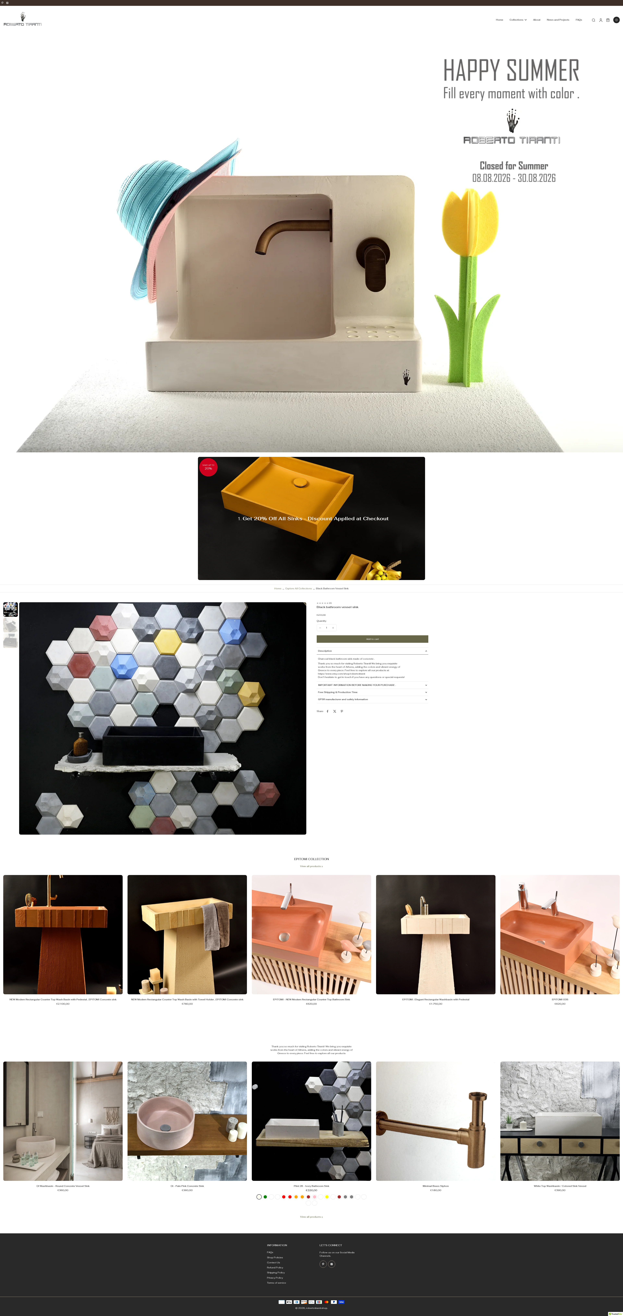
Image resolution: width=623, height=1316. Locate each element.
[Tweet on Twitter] (334, 711)
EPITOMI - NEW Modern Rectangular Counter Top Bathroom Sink (311, 999)
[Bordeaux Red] (283, 1197)
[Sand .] (314, 1203)
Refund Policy (275, 1267)
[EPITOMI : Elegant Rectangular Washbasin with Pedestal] (435, 934)
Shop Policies (275, 1257)
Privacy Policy (275, 1277)
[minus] (320, 627)
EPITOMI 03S (560, 999)
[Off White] (308, 1203)
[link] (322, 866)
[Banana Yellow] (327, 1197)
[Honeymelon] (277, 1197)
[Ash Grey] (351, 1197)
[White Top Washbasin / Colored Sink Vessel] (560, 1121)
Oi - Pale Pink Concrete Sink (187, 1186)
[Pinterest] (2, 3)
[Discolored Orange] (296, 1197)
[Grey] (345, 1197)
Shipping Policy (276, 1272)
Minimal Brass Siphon (436, 1186)
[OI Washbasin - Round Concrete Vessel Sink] (63, 1121)
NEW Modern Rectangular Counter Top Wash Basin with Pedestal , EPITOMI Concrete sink (63, 999)
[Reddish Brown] (308, 1197)
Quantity (321, 620)
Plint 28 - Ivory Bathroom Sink (311, 1186)
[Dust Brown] (339, 1197)
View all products (310, 866)
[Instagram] (7, 3)
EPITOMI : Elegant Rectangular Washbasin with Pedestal (435, 999)
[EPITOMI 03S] (560, 934)
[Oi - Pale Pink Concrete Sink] (187, 1121)
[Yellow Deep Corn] (320, 1197)
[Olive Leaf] (271, 1197)
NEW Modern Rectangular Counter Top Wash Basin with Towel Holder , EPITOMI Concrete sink (187, 999)
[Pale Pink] (314, 1197)
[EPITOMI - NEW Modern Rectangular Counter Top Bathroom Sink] (311, 934)
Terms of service (276, 1282)
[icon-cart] (607, 20)
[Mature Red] (290, 1197)
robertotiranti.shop (316, 1308)
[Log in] (600, 20)
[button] (372, 639)
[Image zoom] (162, 718)
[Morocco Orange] (302, 1197)
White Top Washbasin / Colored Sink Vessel (560, 1186)
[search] (593, 20)
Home (277, 588)
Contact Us (273, 1262)
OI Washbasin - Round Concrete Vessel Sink (63, 1186)
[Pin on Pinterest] (341, 711)
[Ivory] (259, 1197)
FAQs (270, 1252)
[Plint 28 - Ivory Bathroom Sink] (311, 1121)
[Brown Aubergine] (333, 1197)
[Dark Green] (265, 1197)
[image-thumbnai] (10, 609)
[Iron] (357, 1197)
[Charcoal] (364, 1197)
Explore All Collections (299, 588)
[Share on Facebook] (327, 711)
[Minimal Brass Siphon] (435, 1121)
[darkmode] (616, 20)
